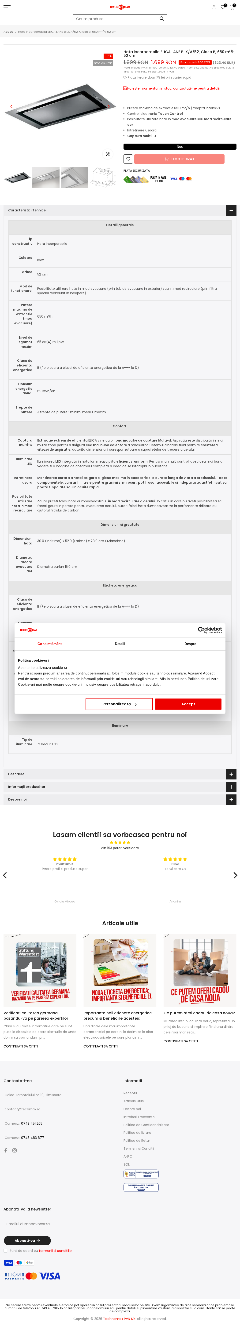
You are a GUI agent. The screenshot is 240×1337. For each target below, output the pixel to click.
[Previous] (11, 106)
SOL (127, 1164)
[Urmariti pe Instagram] (14, 1150)
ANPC (128, 1156)
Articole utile (134, 1101)
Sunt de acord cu (41, 1250)
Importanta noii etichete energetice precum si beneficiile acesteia (117, 1015)
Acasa (8, 31)
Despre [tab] (190, 643)
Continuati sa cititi (21, 1046)
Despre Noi (132, 1109)
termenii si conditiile (55, 1250)
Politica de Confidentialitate (146, 1125)
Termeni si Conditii (139, 1148)
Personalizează (116, 704)
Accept (188, 704)
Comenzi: (23, 1123)
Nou (180, 146)
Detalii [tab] (120, 643)
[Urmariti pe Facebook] (6, 1150)
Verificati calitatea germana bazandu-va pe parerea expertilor (36, 1015)
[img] (120, 842)
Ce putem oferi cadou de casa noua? (199, 1013)
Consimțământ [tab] (50, 643)
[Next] (108, 106)
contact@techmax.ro (22, 1109)
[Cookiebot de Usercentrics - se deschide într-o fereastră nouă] (201, 630)
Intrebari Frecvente (139, 1117)
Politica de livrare (137, 1132)
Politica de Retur (137, 1140)
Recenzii (130, 1093)
